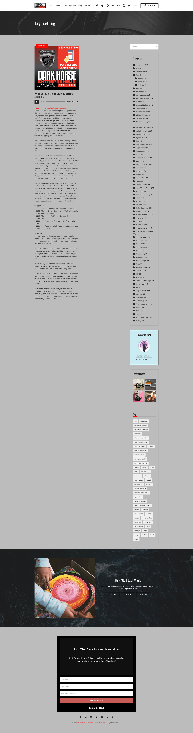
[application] (57, 102)
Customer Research (143, 128)
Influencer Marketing (144, 164)
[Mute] (73, 102)
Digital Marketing (142, 131)
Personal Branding (142, 228)
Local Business (141, 185)
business (144, 421)
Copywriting (140, 108)
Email (138, 141)
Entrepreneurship (142, 151)
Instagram (140, 171)
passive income (140, 501)
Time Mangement (142, 304)
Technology (140, 301)
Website (139, 314)
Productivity (140, 254)
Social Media (140, 284)
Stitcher (147, 356)
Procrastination (141, 247)
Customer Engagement (144, 122)
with (152, 535)
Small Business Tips (143, 281)
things (137, 530)
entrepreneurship (141, 463)
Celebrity (139, 102)
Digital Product (141, 138)
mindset (138, 476)
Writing (138, 321)
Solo (137, 287)
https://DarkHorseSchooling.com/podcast (50, 108)
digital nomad (140, 446)
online (149, 484)
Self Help (139, 271)
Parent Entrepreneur (143, 215)
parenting (138, 497)
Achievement (141, 65)
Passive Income (142, 225)
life (136, 472)
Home (58, 6)
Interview (139, 174)
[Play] (37, 102)
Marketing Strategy (143, 195)
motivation (139, 480)
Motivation (140, 201)
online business (140, 488)
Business (139, 92)
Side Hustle (140, 277)
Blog (80, 6)
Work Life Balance (142, 317)
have (144, 467)
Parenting (139, 218)
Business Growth (142, 95)
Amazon (112, 595)
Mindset (139, 198)
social (149, 514)
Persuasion (140, 241)
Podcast (41, 46)
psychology (140, 257)
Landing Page (141, 178)
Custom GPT (140, 118)
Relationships (141, 261)
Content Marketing (143, 105)
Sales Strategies (142, 267)
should (145, 509)
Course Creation (142, 112)
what (145, 535)
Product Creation (142, 251)
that (148, 526)
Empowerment (141, 148)
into (152, 467)
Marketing (139, 191)
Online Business (142, 208)
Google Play (141, 359)
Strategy (138, 522)
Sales (138, 264)
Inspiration (140, 168)
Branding (139, 88)
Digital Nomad (141, 134)
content (138, 434)
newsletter (139, 484)
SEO (137, 274)
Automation (140, 72)
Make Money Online (143, 188)
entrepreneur (139, 455)
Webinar (139, 311)
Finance (139, 154)
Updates (140, 85)
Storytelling (148, 518)
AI (136, 68)
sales (137, 509)
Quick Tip (141, 82)
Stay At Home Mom (143, 291)
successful (139, 526)
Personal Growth (142, 237)
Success (139, 294)
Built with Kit (96, 708)
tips (145, 530)
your (136, 539)
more (147, 476)
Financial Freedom (143, 158)
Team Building (141, 297)
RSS (150, 359)
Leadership (140, 181)
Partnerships (140, 221)
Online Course (141, 211)
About (64, 6)
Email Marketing (142, 144)
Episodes (72, 6)
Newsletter (140, 205)
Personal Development (144, 231)
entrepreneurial (140, 459)
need (149, 480)
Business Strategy (143, 98)
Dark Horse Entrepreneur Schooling (91, 723)
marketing (145, 472)
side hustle (139, 514)
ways (137, 535)
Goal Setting (140, 161)
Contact (87, 6)
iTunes (139, 356)
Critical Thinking (142, 115)
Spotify (144, 595)
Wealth (138, 307)
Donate (151, 5)
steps (137, 518)
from (137, 467)
